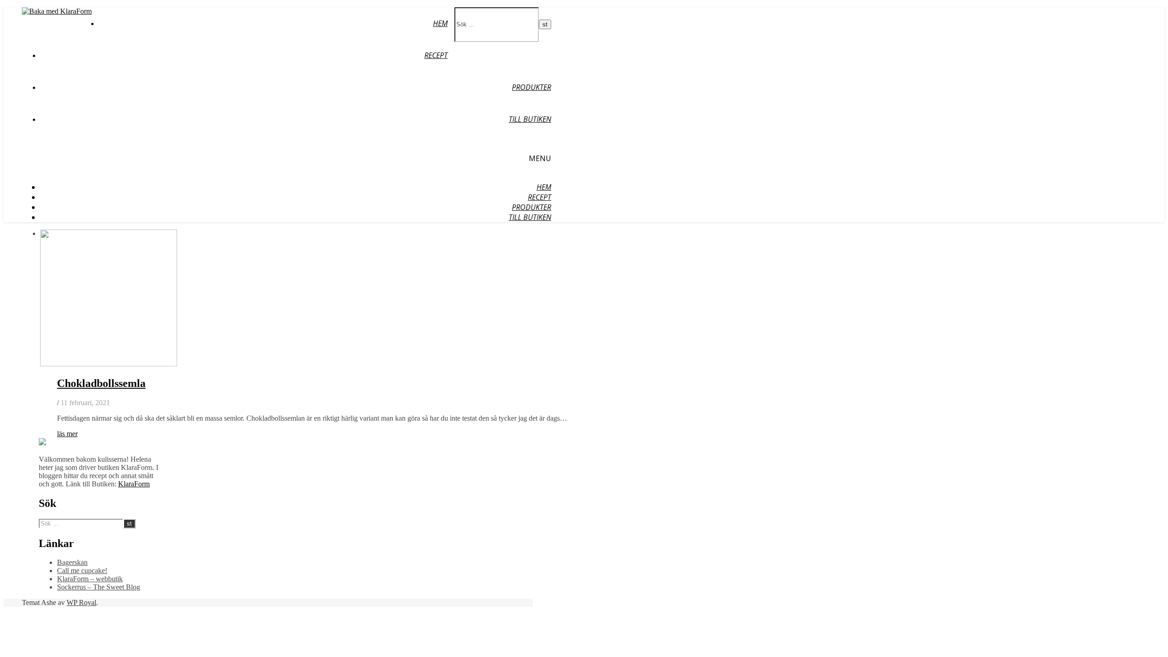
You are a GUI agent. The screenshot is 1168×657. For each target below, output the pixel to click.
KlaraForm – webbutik (90, 579)
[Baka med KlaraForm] (57, 11)
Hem (440, 23)
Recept (436, 55)
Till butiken (530, 119)
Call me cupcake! (82, 570)
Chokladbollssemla (101, 383)
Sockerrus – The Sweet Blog (98, 587)
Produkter (531, 87)
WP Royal (81, 602)
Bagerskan (72, 562)
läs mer (67, 434)
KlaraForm (134, 484)
